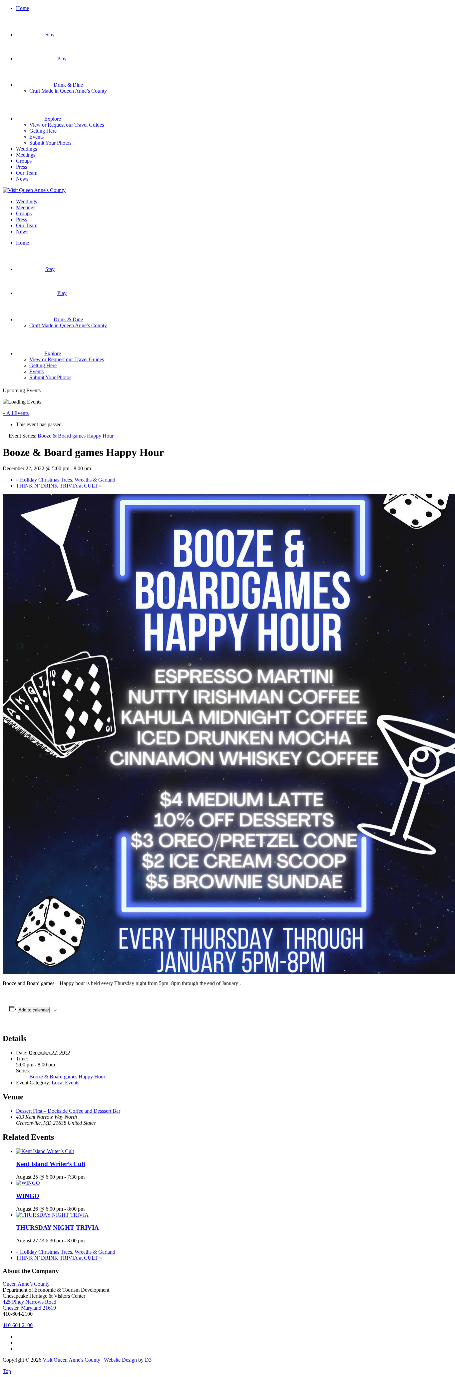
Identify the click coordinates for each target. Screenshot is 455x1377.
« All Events (16, 413)
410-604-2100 (18, 1325)
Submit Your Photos (50, 143)
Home (22, 8)
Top (7, 1371)
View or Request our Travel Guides (66, 125)
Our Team (26, 173)
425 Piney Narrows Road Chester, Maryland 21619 (29, 1305)
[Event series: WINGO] (88, 1209)
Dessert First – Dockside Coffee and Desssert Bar (68, 1111)
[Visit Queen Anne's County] (34, 190)
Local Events (65, 1082)
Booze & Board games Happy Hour (67, 1076)
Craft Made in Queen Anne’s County (68, 91)
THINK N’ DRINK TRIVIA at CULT (59, 486)
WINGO (27, 1195)
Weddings (26, 149)
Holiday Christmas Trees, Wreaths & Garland (65, 480)
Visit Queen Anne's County (71, 1360)
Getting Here (43, 131)
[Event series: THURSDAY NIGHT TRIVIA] (88, 1240)
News (22, 179)
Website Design (120, 1360)
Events (36, 137)
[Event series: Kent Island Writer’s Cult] (88, 1177)
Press (21, 167)
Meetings (25, 155)
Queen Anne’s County (26, 1284)
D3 (148, 1360)
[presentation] (45, 1151)
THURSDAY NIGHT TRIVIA (57, 1227)
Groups (24, 161)
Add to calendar (34, 1009)
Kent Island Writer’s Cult (50, 1163)
